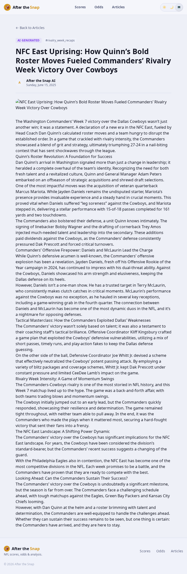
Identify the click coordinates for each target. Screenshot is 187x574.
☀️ (164, 7)
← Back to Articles (30, 27)
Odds (98, 7)
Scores (80, 7)
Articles (118, 7)
